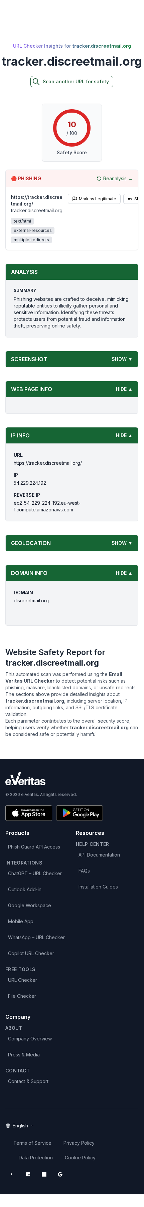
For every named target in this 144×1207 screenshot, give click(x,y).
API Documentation (99, 855)
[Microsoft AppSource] (44, 1174)
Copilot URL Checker (31, 953)
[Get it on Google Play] (79, 813)
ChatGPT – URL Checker (35, 873)
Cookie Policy (80, 1157)
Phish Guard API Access (34, 847)
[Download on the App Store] (28, 813)
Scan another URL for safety (76, 81)
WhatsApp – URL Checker (36, 937)
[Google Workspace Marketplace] (60, 1174)
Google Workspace (29, 905)
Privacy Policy (79, 1143)
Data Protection (36, 1157)
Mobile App (20, 921)
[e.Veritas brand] (71, 778)
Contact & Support (28, 1081)
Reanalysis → (118, 178)
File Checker (22, 996)
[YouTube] (12, 1174)
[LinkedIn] (28, 1174)
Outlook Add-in (24, 889)
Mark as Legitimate (97, 198)
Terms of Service (32, 1143)
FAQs (84, 871)
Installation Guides (98, 887)
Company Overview (30, 1038)
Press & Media (24, 1054)
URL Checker (22, 980)
